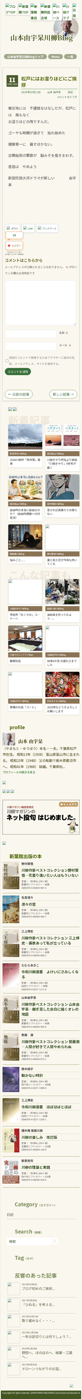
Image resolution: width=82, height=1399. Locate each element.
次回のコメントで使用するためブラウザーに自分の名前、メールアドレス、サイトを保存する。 (42, 361)
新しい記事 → (63, 394)
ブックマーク (49, 228)
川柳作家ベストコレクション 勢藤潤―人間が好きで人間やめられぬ (50, 1044)
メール (63, 345)
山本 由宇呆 (54, 92)
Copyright (7, 1392)
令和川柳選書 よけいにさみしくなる (50, 974)
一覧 (70, 56)
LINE (30, 228)
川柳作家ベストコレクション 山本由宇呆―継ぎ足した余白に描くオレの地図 (50, 1009)
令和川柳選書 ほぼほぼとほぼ (46, 1106)
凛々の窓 (28, 904)
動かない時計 (32, 1075)
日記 (70, 92)
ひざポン (14, 245)
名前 (62, 333)
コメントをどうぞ (67, 97)
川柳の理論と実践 (35, 1167)
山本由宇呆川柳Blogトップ (25, 56)
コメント (60, 283)
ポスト (14, 228)
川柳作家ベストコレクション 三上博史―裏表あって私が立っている (50, 940)
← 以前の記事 (18, 394)
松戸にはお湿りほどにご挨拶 (49, 81)
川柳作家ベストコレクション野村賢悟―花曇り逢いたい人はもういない (50, 872)
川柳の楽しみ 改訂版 (39, 1137)
